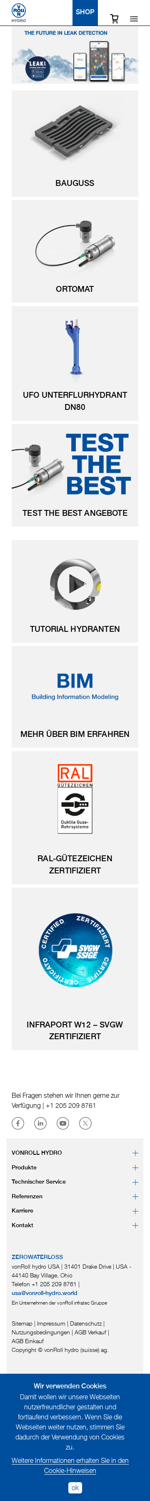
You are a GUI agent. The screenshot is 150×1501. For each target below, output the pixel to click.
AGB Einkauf (28, 1340)
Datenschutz (86, 1323)
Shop (85, 13)
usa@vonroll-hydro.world (45, 1293)
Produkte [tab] (24, 1168)
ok (75, 1487)
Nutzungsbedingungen (41, 1332)
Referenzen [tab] (27, 1197)
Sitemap (22, 1323)
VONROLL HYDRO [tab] (37, 1153)
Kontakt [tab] (22, 1225)
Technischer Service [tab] (39, 1182)
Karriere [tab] (22, 1211)
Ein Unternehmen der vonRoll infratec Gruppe (59, 1303)
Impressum (51, 1323)
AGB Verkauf (90, 1332)
